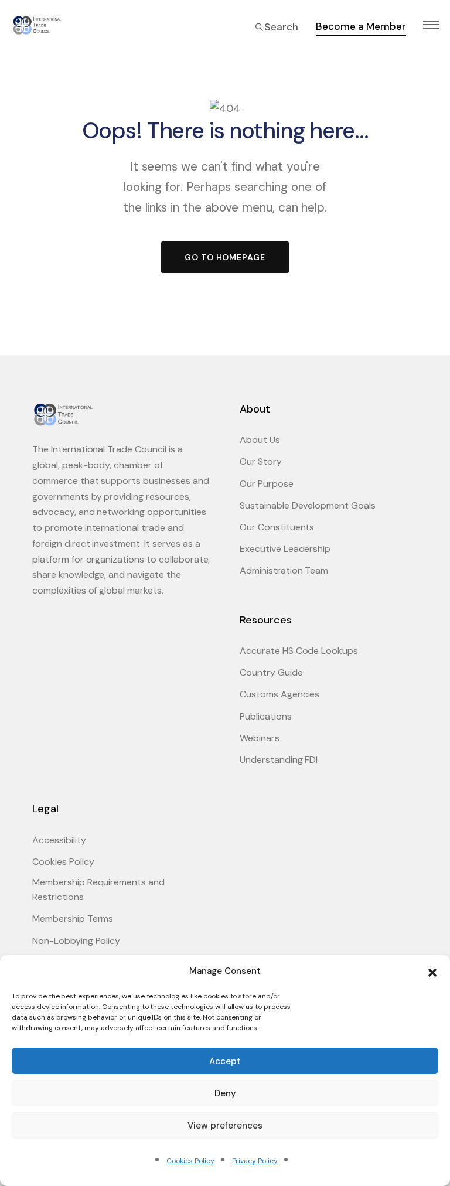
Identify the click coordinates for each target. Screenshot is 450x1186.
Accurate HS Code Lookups (299, 651)
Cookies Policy (190, 1160)
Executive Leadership (285, 549)
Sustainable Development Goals (308, 505)
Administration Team (284, 570)
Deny (225, 1093)
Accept (225, 1061)
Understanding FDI (279, 760)
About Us (260, 440)
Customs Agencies (279, 694)
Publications (266, 716)
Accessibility (59, 840)
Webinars (259, 738)
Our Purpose (267, 484)
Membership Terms (72, 918)
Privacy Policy (255, 1160)
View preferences (225, 1126)
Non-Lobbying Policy (76, 941)
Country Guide (271, 672)
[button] (432, 971)
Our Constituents (277, 527)
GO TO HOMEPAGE (225, 257)
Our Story (261, 461)
